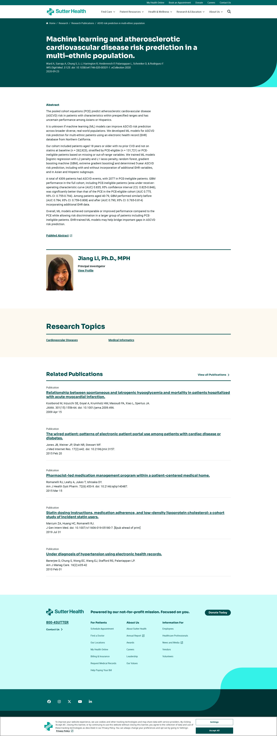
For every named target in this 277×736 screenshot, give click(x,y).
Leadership (132, 656)
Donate (199, 2)
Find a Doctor (97, 635)
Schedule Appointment (102, 628)
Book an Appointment (180, 2)
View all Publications (212, 374)
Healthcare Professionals (175, 635)
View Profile (85, 270)
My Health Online (155, 2)
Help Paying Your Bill (101, 670)
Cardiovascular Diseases (62, 340)
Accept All (214, 730)
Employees (168, 628)
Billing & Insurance (100, 656)
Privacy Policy (65, 731)
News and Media (173, 642)
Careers (211, 2)
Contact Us (225, 2)
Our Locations (98, 642)
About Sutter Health (136, 628)
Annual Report (136, 635)
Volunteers (167, 656)
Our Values (132, 663)
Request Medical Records (103, 663)
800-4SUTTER (57, 622)
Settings (214, 722)
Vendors (166, 649)
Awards (130, 642)
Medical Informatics (121, 340)
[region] (138, 726)
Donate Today (218, 612)
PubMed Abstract (57, 235)
